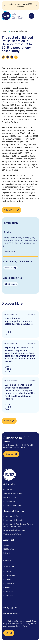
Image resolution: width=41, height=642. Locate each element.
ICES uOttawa (8, 591)
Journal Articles (19, 31)
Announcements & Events (12, 557)
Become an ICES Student (12, 520)
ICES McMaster (9, 576)
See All (7, 421)
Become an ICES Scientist (12, 516)
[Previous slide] (4, 5)
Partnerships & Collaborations (14, 530)
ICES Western (8, 595)
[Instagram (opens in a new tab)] (12, 607)
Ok (7, 633)
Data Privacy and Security (12, 505)
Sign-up (9, 454)
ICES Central (8, 572)
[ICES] (12, 16)
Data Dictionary (9, 501)
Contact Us (7, 561)
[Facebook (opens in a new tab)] (16, 607)
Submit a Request (9, 497)
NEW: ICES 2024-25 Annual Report (20, 5)
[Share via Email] (7, 57)
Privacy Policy (22, 626)
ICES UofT (7, 587)
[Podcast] (20, 607)
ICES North (7, 579)
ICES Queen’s (11, 284)
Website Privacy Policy (11, 613)
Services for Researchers (12, 493)
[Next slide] (36, 5)
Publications (7, 553)
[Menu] (34, 16)
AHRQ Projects (8, 489)
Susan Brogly (10, 267)
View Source (10, 210)
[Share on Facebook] (16, 57)
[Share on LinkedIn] (11, 57)
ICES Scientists (9, 549)
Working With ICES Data (12, 534)
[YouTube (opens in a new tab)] (4, 607)
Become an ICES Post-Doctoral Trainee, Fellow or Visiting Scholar (18, 525)
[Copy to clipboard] (3, 57)
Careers (6, 545)
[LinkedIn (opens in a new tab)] (8, 607)
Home (4, 31)
